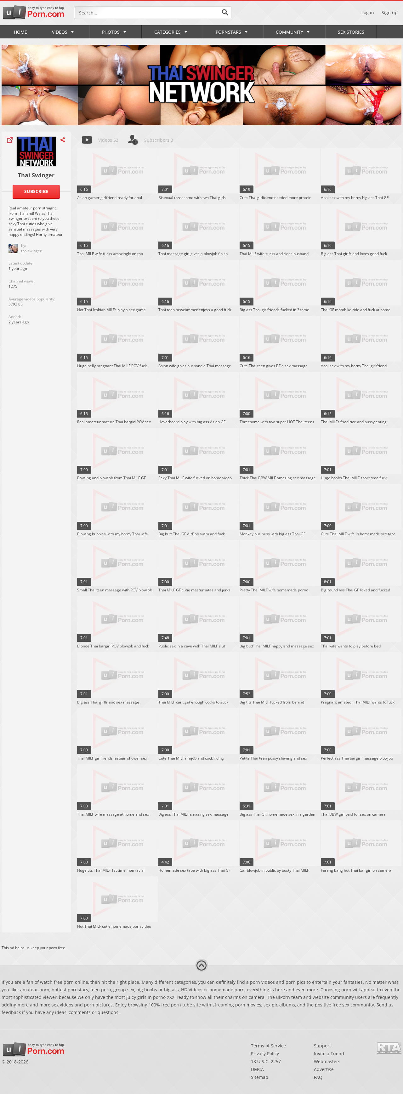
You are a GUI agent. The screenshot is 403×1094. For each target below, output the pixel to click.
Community (289, 32)
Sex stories (351, 32)
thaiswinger (31, 251)
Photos (111, 32)
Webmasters (327, 1061)
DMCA (257, 1069)
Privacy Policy (265, 1054)
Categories (167, 32)
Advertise (324, 1069)
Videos (59, 32)
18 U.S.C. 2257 (266, 1061)
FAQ (318, 1077)
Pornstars (228, 32)
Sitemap (259, 1077)
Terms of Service (268, 1046)
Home (20, 32)
